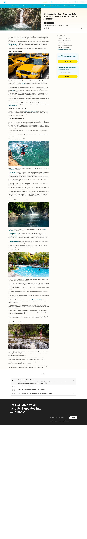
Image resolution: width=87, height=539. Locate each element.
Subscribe (67, 76)
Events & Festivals (45, 5)
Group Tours (34, 5)
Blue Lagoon (21, 45)
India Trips (25, 5)
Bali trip (22, 38)
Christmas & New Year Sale (70, 5)
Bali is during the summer (31, 111)
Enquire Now (68, 61)
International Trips (16, 5)
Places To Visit (51, 23)
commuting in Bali (12, 105)
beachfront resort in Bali (35, 299)
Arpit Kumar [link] (65, 25)
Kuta (13, 90)
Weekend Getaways (56, 5)
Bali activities (11, 169)
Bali (45, 23)
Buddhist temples (12, 44)
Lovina (23, 83)
